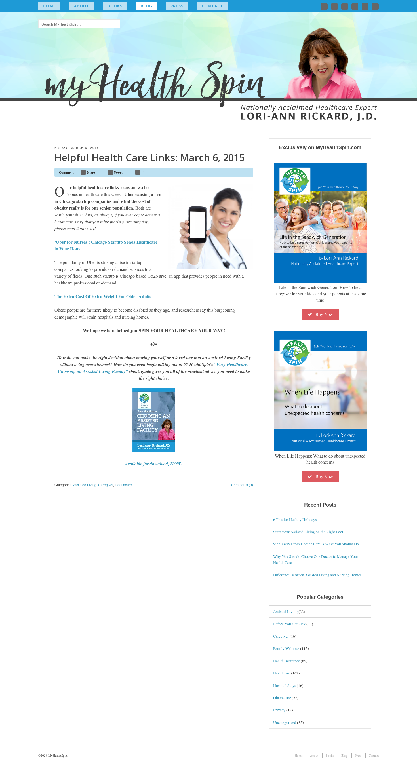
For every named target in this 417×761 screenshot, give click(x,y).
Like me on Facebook (334, 6)
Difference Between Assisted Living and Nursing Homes (317, 574)
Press (177, 6)
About (81, 6)
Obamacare (282, 697)
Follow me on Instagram (354, 6)
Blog (146, 6)
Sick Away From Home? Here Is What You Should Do (316, 544)
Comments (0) (242, 484)
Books (115, 6)
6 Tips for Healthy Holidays (295, 519)
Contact (212, 6)
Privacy (279, 709)
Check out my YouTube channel (365, 6)
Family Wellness (286, 648)
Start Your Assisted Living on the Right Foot (308, 531)
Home (49, 6)
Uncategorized (284, 722)
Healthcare (123, 484)
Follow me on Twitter (324, 6)
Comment (66, 172)
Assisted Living (84, 484)
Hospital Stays (284, 685)
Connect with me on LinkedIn (344, 6)
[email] (246, 172)
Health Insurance (286, 660)
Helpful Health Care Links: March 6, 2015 (149, 157)
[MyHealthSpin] (208, 64)
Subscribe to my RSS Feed (375, 6)
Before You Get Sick (289, 624)
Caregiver (105, 484)
